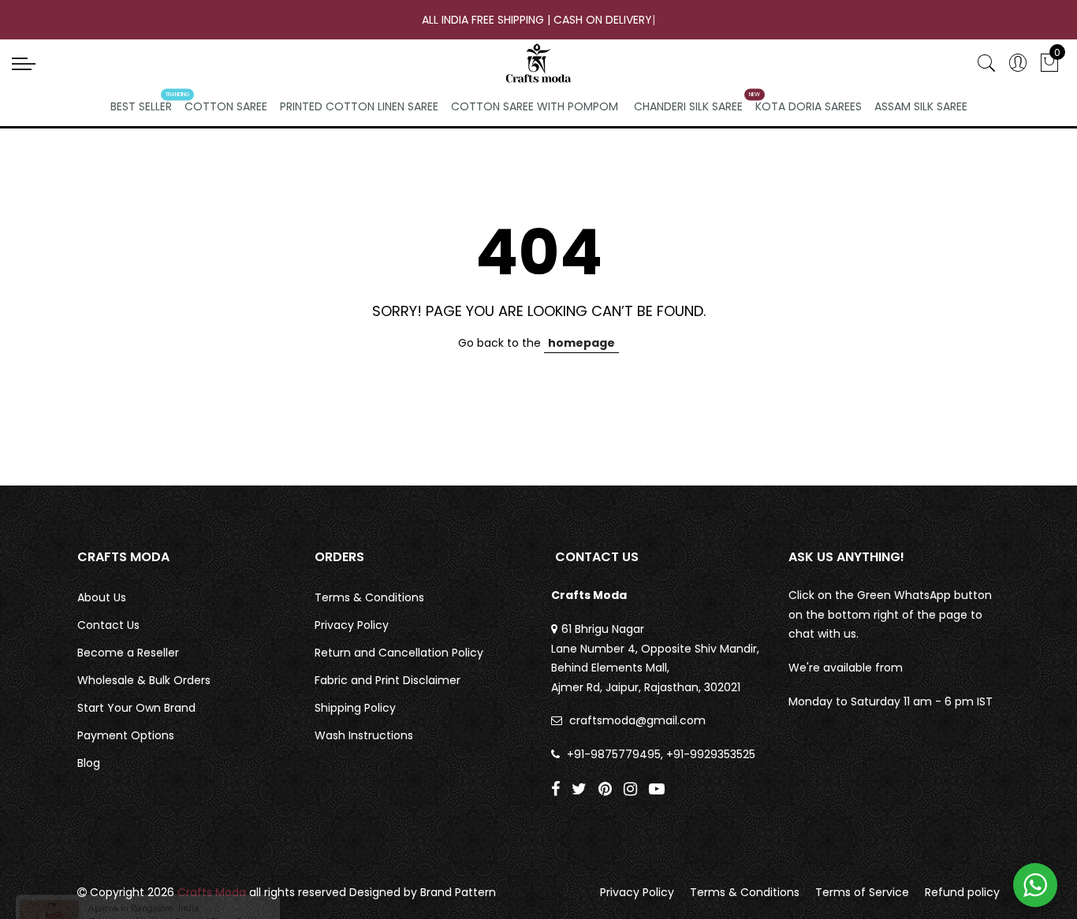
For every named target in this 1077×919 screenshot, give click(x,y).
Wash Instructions (364, 735)
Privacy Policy (352, 625)
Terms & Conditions (369, 597)
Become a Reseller (128, 652)
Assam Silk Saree (920, 106)
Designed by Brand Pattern (422, 892)
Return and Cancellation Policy (399, 652)
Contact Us (108, 625)
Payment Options (125, 735)
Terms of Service (862, 892)
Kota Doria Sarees (808, 106)
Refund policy (962, 892)
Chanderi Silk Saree (688, 106)
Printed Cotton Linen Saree (359, 106)
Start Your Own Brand (136, 708)
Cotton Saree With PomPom (534, 106)
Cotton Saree (225, 106)
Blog (88, 763)
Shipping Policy (355, 708)
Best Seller (141, 106)
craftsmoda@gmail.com (637, 720)
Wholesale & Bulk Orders (144, 680)
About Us (101, 597)
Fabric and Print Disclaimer (387, 680)
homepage (581, 343)
